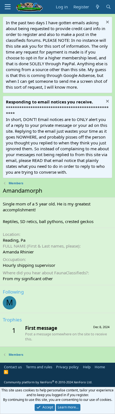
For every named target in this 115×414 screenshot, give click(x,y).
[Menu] (7, 7)
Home (100, 366)
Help (87, 366)
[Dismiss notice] (106, 23)
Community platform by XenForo (48, 382)
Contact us (13, 366)
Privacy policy (67, 366)
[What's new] (97, 7)
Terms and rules (39, 366)
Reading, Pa (14, 240)
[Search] (108, 7)
